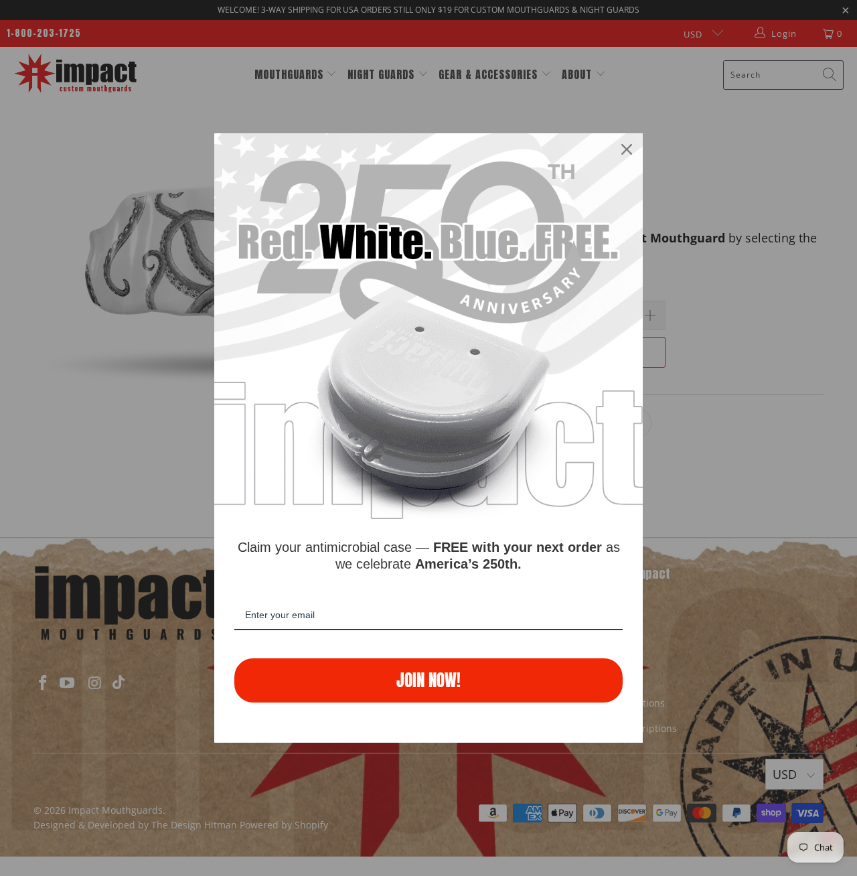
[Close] (627, 149)
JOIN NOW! (428, 680)
